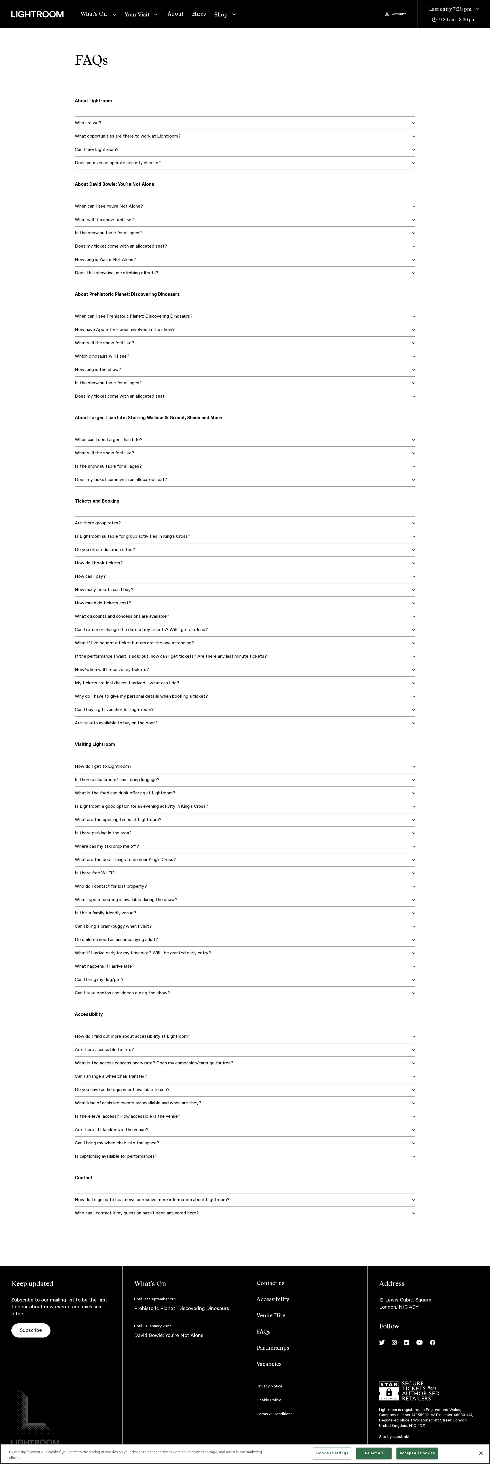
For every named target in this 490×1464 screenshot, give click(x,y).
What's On (94, 14)
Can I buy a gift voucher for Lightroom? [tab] (114, 710)
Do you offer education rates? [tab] (105, 550)
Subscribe (31, 1330)
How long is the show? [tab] (98, 370)
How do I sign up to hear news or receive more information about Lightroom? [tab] (152, 1200)
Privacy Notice (269, 1387)
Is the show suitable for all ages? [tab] (108, 233)
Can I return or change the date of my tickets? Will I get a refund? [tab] (141, 630)
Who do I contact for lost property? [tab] (111, 886)
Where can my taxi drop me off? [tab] (107, 846)
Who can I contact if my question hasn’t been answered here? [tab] (137, 1213)
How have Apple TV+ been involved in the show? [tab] (125, 330)
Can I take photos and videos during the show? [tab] (122, 993)
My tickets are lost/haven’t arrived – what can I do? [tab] (127, 683)
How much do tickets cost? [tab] (103, 603)
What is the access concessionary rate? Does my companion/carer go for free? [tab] (154, 1063)
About (175, 14)
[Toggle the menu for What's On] (113, 14)
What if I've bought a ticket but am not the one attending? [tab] (134, 643)
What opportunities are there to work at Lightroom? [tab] (128, 136)
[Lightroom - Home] (46, 21)
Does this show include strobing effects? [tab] (116, 273)
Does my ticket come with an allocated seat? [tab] (121, 246)
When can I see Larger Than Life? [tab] (108, 440)
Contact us (270, 1283)
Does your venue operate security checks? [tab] (118, 163)
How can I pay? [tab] (90, 576)
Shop (221, 15)
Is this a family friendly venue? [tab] (105, 913)
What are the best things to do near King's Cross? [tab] (125, 860)
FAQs (264, 1332)
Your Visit (136, 15)
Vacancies (269, 1364)
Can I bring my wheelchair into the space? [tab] (117, 1143)
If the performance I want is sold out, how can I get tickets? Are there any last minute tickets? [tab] (171, 656)
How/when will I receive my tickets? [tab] (112, 670)
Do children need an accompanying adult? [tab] (116, 940)
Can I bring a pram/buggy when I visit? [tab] (113, 926)
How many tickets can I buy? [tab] (104, 590)
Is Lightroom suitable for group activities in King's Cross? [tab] (132, 536)
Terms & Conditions (275, 1414)
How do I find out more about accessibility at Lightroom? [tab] (132, 1036)
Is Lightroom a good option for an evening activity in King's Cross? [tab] (141, 806)
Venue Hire (271, 1316)
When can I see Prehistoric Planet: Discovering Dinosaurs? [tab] (134, 316)
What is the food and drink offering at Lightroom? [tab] (125, 793)
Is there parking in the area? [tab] (103, 833)
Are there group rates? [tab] (98, 523)
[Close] (481, 1453)
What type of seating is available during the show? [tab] (126, 900)
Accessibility (273, 1300)
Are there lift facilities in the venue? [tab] (111, 1130)
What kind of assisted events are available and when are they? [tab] (138, 1103)
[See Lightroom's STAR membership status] (409, 1391)
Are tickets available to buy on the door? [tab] (116, 723)
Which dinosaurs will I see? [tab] (102, 356)
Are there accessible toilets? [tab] (104, 1050)
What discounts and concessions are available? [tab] (122, 616)
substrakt (401, 1437)
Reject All (374, 1453)
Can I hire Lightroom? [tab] (97, 149)
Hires (199, 14)
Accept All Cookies (417, 1453)
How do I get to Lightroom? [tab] (103, 766)
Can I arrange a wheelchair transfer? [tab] (111, 1076)
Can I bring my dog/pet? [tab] (99, 980)
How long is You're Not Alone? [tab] (105, 260)
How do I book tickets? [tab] (99, 563)
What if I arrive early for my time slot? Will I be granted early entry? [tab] (143, 953)
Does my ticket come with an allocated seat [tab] (119, 396)
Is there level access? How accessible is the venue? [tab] (127, 1116)
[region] (245, 1454)
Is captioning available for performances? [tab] (116, 1156)
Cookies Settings (332, 1453)
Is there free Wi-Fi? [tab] (95, 873)
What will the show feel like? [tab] (104, 220)
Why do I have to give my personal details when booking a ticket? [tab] (141, 696)
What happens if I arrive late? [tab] (104, 966)
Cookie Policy (269, 1400)
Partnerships (273, 1348)
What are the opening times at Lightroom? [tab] (118, 820)
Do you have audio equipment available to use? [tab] (122, 1090)
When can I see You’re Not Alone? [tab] (109, 206)
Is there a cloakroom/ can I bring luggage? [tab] (117, 780)
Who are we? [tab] (88, 123)
